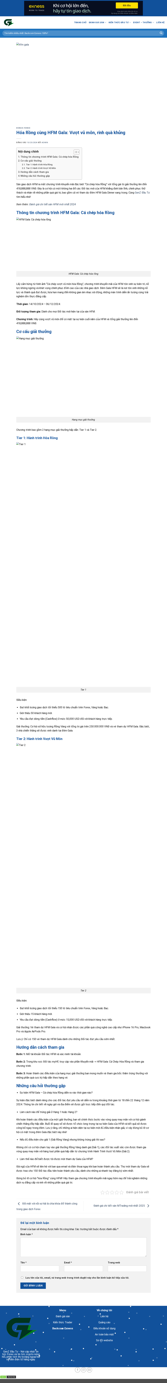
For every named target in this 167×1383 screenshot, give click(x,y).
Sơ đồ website (104, 1340)
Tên (23, 1262)
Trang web (114, 1262)
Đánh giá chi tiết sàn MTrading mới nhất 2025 (119, 1205)
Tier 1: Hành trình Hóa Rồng (39, 164)
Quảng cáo (104, 1322)
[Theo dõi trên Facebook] (77, 1370)
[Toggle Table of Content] (75, 152)
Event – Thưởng (142, 22)
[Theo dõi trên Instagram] (83, 1370)
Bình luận (26, 1234)
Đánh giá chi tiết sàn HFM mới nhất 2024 (52, 204)
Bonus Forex (23, 128)
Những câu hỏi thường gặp (35, 176)
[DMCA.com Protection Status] (8, 1376)
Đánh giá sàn (96, 22)
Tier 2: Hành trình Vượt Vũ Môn (41, 168)
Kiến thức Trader (62, 1322)
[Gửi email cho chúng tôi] (89, 1370)
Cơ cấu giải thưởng (31, 160)
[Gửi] (161, 33)
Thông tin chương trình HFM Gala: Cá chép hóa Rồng (50, 156)
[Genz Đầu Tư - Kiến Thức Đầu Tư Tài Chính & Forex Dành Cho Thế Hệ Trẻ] (18, 22)
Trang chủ (80, 22)
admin (45, 142)
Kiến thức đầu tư (119, 22)
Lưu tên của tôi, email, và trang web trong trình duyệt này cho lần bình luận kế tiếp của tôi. (77, 1277)
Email (68, 1262)
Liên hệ (160, 22)
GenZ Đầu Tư (142, 192)
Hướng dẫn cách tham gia (35, 172)
